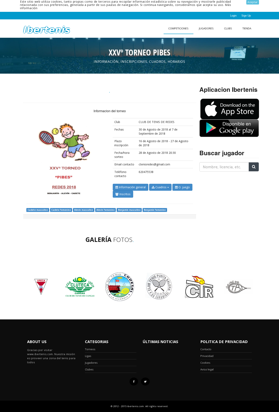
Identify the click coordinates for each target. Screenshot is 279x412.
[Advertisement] (224, 200)
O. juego (184, 187)
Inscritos (124, 194)
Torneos (90, 349)
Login (233, 15)
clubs (228, 28)
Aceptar (253, 2)
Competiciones (178, 28)
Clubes (89, 369)
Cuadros (161, 187)
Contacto (205, 349)
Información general (132, 187)
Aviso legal (207, 369)
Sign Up (246, 15)
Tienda (246, 28)
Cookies (205, 362)
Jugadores (206, 28)
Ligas (88, 356)
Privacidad (206, 356)
